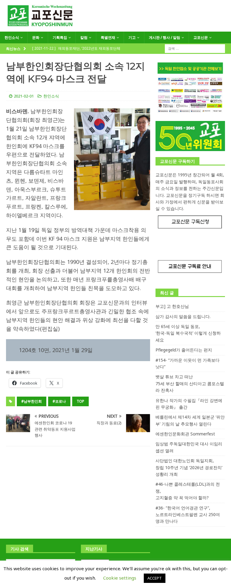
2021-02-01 (24, 96)
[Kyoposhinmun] (115, 28)
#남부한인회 (31, 401)
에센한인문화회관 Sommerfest (185, 434)
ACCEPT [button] (154, 578)
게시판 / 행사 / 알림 (164, 37)
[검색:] (195, 48)
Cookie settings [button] (119, 578)
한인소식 (12, 37)
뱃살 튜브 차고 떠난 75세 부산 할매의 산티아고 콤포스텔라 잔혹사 (190, 383)
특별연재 (108, 37)
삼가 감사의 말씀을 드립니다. (183, 316)
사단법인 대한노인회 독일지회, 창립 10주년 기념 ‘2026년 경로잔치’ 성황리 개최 (189, 467)
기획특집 (60, 37)
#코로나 (59, 401)
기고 (132, 37)
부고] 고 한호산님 (172, 306)
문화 (35, 37)
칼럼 (84, 37)
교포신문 (200, 37)
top (80, 401)
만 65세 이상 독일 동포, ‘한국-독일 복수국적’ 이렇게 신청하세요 (188, 333)
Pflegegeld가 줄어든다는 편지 (184, 350)
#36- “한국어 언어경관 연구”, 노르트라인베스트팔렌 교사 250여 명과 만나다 (188, 514)
